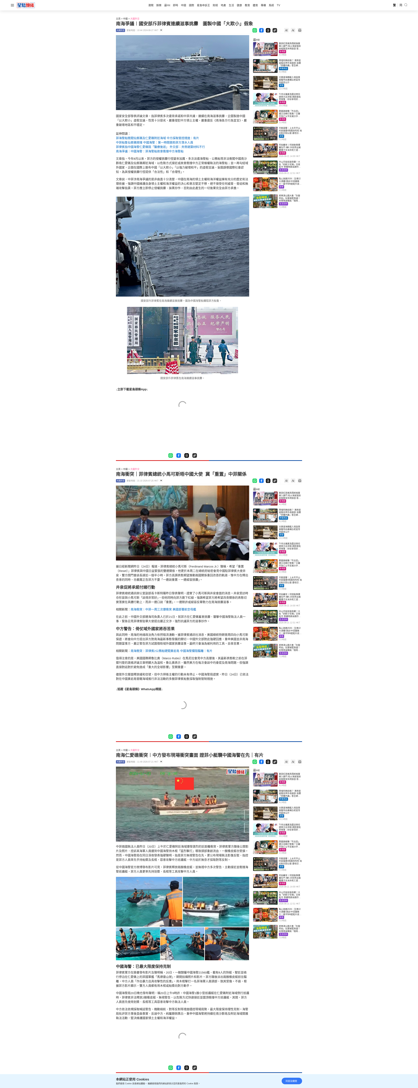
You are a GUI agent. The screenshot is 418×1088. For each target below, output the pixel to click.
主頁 (118, 18)
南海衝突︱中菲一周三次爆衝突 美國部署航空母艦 (163, 609)
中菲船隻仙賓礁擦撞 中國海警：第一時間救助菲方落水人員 (154, 142)
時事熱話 (283, 69)
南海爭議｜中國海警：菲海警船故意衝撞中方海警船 (150, 151)
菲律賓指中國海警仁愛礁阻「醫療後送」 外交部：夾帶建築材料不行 (160, 147)
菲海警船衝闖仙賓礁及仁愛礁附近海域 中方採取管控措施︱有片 (157, 138)
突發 (281, 85)
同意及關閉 (291, 1081)
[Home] (25, 5)
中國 (125, 18)
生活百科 (283, 170)
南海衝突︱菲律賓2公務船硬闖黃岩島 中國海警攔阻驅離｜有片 (171, 651)
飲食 (281, 187)
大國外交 (134, 18)
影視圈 (282, 52)
